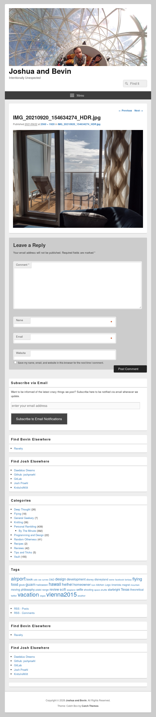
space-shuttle (100, 589)
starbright (114, 589)
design (60, 579)
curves (45, 579)
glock (22, 584)
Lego (108, 584)
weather (82, 595)
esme (111, 579)
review (54, 589)
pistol (38, 589)
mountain (135, 584)
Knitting (18, 522)
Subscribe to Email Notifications (39, 418)
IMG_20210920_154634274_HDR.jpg (79, 124)
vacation (28, 594)
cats (35, 579)
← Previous (125, 110)
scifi (63, 589)
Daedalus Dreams (24, 470)
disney (90, 579)
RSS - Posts (21, 608)
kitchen (100, 584)
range (45, 589)
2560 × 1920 (48, 124)
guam (31, 584)
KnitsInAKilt (21, 487)
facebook (119, 579)
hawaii (55, 584)
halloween (42, 584)
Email (19, 336)
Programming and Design (29, 535)
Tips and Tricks (23, 552)
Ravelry (18, 448)
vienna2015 (61, 594)
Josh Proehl (21, 483)
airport (18, 578)
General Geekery (24, 518)
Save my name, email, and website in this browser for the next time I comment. (61, 362)
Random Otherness (25, 539)
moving (15, 589)
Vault (17, 556)
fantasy (128, 579)
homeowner (82, 584)
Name (19, 320)
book (29, 579)
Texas (125, 589)
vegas (43, 595)
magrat (126, 584)
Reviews (19, 548)
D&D (51, 579)
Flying (17, 513)
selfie (79, 589)
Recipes (19, 543)
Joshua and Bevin (40, 70)
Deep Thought (22, 509)
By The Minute (27, 531)
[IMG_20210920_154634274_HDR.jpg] (78, 226)
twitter (14, 595)
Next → (138, 110)
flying (137, 579)
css (39, 579)
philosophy (28, 589)
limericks (116, 584)
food (14, 584)
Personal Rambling (25, 526)
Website (21, 353)
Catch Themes (90, 706)
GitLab (18, 479)
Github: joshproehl (24, 474)
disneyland (101, 579)
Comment (22, 265)
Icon (93, 584)
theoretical (137, 589)
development (76, 579)
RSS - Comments (24, 613)
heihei (67, 584)
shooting (88, 589)
